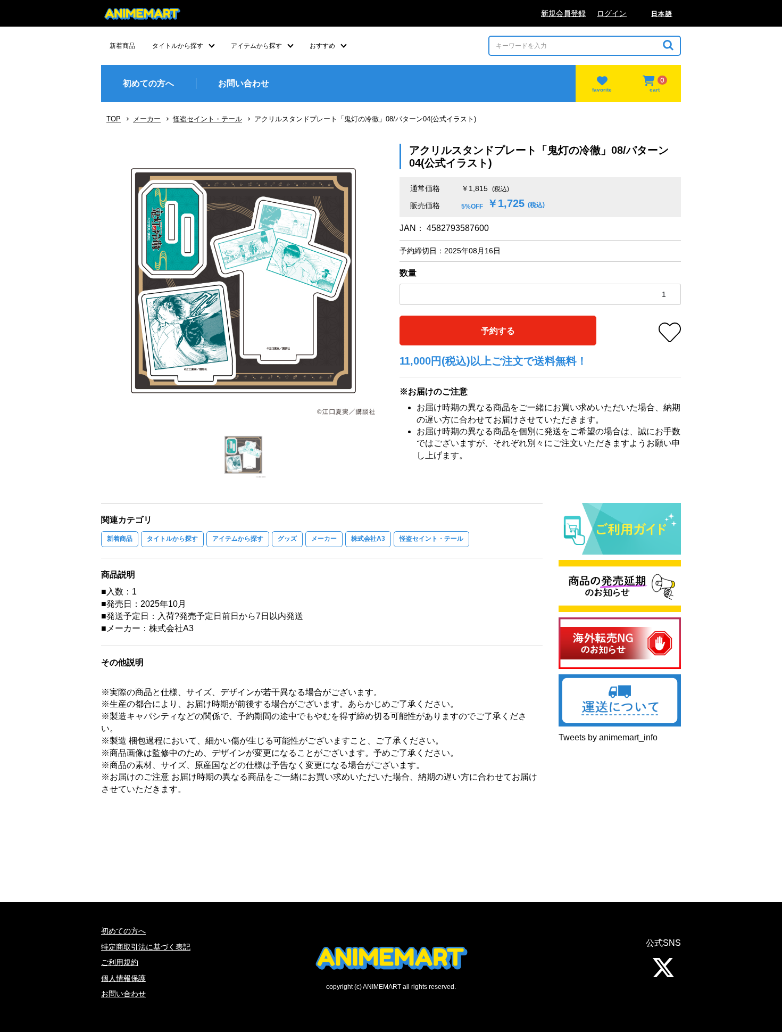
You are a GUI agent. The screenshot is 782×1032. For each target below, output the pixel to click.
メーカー (147, 119)
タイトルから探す (172, 538)
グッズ (287, 538)
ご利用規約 (119, 962)
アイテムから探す (237, 538)
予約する (498, 330)
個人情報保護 (123, 978)
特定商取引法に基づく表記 (145, 947)
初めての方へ (123, 931)
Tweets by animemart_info (608, 737)
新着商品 (119, 538)
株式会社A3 (368, 538)
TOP (113, 119)
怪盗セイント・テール (207, 119)
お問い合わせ (123, 993)
